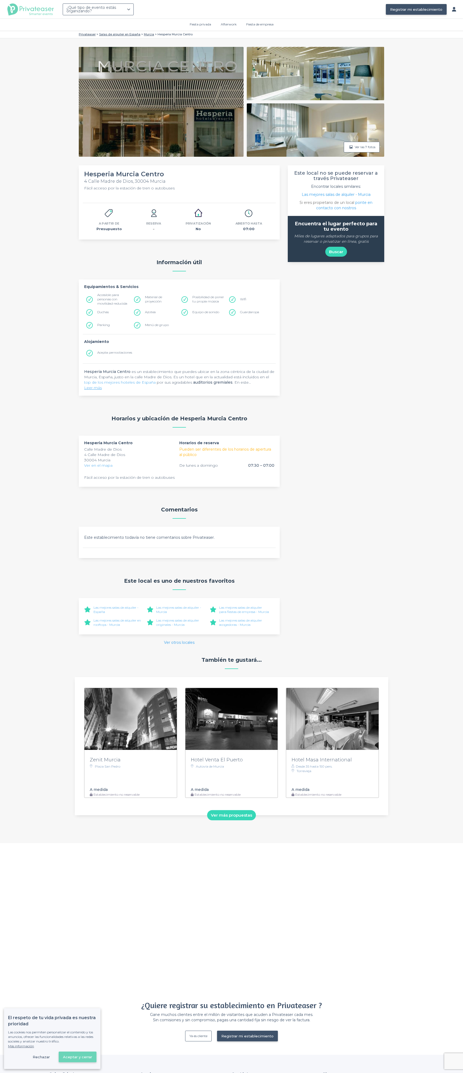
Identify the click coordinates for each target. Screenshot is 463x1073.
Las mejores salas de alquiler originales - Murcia (177, 622)
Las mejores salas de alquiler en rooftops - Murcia (117, 622)
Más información (21, 1046)
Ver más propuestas (231, 815)
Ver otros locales (179, 642)
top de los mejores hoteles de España (120, 382)
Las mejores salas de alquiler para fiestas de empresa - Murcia (244, 609)
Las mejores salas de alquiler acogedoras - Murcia (240, 622)
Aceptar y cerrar (77, 1057)
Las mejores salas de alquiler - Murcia (336, 194)
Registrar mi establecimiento (416, 9)
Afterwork (229, 24)
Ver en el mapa (98, 465)
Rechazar (41, 1057)
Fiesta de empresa (260, 24)
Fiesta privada (200, 24)
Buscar (336, 251)
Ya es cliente (198, 1036)
